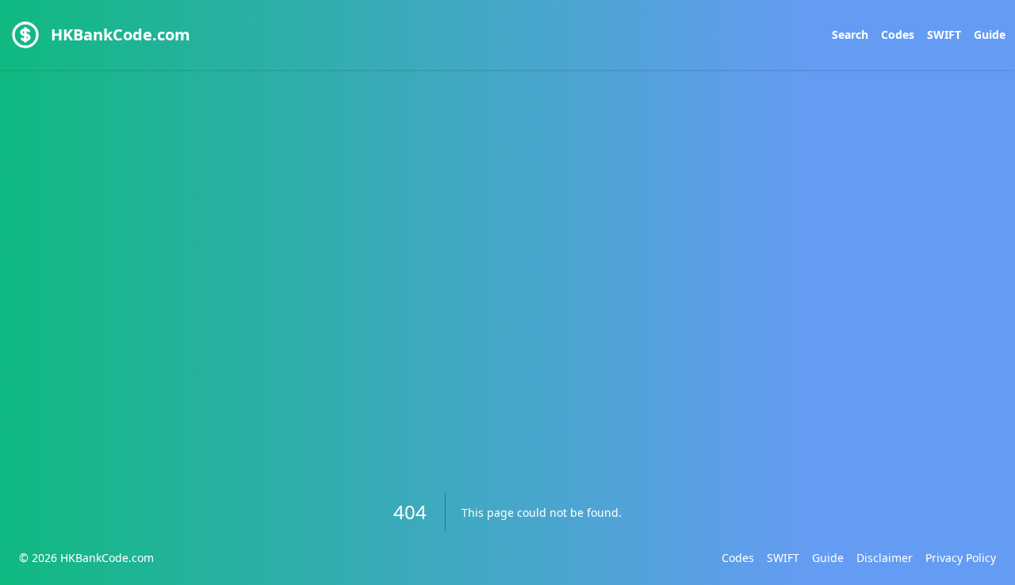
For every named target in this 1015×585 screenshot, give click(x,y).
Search (850, 34)
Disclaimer (884, 557)
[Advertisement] (507, 247)
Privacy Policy (960, 557)
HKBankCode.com (120, 34)
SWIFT (944, 34)
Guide (989, 34)
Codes (897, 34)
